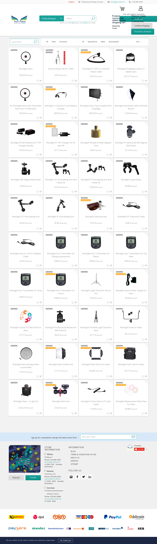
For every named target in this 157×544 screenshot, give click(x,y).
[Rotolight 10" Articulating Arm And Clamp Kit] (61, 168)
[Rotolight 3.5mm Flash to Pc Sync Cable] (96, 390)
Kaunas (50, 472)
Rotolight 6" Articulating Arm (61, 216)
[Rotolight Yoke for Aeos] (131, 316)
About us (75, 457)
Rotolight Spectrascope (96, 216)
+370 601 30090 (55, 496)
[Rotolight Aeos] (25, 57)
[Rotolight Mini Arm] (61, 390)
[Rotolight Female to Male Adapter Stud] (96, 131)
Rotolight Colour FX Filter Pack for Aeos (25, 329)
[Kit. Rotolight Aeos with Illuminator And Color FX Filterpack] (25, 94)
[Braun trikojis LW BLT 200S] (61, 57)
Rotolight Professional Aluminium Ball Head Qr (60, 329)
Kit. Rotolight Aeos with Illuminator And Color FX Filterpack (26, 107)
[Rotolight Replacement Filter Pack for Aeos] (131, 390)
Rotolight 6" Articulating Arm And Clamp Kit (96, 181)
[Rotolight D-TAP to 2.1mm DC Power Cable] (96, 57)
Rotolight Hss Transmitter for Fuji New (131, 255)
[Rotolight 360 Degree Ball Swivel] (25, 168)
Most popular (114, 42)
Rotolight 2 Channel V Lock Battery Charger (61, 107)
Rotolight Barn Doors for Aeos (96, 364)
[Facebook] (77, 477)
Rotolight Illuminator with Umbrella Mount (131, 107)
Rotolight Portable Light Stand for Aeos (96, 329)
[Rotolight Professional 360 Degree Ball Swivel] (131, 131)
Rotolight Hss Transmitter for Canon (61, 292)
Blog (73, 451)
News (103, 42)
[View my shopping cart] (122, 9)
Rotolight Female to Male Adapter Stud (96, 144)
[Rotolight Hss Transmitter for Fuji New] (131, 242)
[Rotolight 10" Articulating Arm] (25, 205)
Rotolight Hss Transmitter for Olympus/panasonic (61, 255)
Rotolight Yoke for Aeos (131, 327)
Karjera (71, 2)
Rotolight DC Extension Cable (131, 216)
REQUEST (16, 477)
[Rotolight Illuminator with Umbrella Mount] (131, 94)
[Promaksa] (19, 19)
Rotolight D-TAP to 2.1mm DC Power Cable (96, 70)
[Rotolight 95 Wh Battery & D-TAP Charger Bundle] (25, 131)
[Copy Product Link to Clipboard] (37, 80)
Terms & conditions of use (83, 454)
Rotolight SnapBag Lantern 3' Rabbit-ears (131, 70)
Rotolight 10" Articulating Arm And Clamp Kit (61, 181)
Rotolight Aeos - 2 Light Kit (25, 401)
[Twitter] (83, 477)
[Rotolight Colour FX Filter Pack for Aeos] (25, 316)
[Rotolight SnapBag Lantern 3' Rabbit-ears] (131, 57)
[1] (93, 18)
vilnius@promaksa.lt (52, 462)
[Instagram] (71, 477)
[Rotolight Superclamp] (131, 168)
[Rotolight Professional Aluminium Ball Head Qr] (61, 316)
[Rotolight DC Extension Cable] (131, 205)
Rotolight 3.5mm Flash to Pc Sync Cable (96, 403)
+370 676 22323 (55, 476)
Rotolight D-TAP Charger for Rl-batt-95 (61, 144)
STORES (33, 477)
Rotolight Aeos (26, 68)
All (47, 42)
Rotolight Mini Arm (61, 401)
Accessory (63, 42)
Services (74, 461)
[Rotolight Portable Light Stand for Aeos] (96, 316)
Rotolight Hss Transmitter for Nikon (96, 255)
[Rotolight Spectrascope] (96, 205)
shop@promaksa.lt (118, 2)
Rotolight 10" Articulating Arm (25, 216)
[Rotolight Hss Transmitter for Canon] (61, 279)
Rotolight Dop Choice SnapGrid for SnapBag (96, 107)
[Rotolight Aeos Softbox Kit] (61, 353)
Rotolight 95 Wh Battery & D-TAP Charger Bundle (26, 144)
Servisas (54, 491)
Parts (54, 42)
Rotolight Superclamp (131, 179)
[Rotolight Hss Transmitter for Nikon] (96, 242)
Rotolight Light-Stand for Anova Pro (96, 292)
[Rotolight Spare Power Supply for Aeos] (131, 279)
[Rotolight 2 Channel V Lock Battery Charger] (61, 94)
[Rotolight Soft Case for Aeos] (131, 353)
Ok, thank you (65, 540)
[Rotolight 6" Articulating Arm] (61, 205)
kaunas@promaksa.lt (52, 479)
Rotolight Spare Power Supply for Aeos (131, 292)
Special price (92, 42)
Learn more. (50, 540)
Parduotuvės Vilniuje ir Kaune (92, 2)
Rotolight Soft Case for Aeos (131, 364)
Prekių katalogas (49, 18)
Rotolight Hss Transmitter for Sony (26, 290)
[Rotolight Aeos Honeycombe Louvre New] (25, 353)
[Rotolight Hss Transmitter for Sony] (25, 279)
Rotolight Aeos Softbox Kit (61, 364)
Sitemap (74, 464)
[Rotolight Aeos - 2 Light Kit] (25, 390)
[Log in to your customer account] (141, 11)
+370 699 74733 (137, 2)
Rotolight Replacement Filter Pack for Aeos (131, 403)
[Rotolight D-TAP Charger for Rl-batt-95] (61, 131)
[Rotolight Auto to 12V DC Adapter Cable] (25, 242)
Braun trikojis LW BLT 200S (60, 68)
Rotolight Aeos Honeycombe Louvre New (26, 366)
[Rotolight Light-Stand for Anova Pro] (96, 279)
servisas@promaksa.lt (53, 499)
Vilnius (49, 455)
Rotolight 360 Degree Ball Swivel (26, 179)
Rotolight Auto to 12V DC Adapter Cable (25, 255)
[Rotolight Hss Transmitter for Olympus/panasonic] (61, 242)
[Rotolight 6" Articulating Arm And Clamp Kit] (96, 168)
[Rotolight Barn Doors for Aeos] (96, 353)
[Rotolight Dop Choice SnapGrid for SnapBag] (96, 94)
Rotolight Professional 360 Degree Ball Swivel (131, 144)
